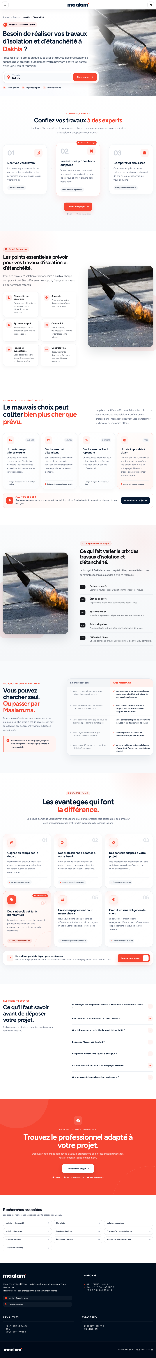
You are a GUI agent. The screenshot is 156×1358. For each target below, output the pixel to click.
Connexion (91, 1329)
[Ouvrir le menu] (5, 5)
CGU (7, 1329)
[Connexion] (150, 5)
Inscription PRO (94, 1326)
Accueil (6, 17)
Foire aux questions (99, 1290)
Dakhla (16, 17)
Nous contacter (15, 1332)
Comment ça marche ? (100, 1287)
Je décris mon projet (134, 500)
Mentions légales (16, 1326)
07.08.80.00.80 (16, 1304)
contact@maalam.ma (18, 1298)
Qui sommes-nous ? (98, 1284)
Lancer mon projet (76, 206)
